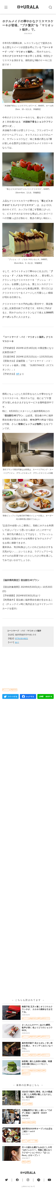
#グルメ (24, 1141)
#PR (39, 1018)
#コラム (24, 1104)
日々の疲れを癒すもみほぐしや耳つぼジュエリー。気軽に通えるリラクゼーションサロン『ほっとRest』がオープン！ (37, 1151)
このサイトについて (28, 1186)
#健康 (24, 1122)
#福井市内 (14, 689)
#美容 (29, 1122)
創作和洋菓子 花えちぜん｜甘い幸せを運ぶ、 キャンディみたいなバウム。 (37, 1046)
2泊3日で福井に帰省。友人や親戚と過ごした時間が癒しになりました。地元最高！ (37, 1094)
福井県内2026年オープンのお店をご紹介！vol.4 (37, 1130)
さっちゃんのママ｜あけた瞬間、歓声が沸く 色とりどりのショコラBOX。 (37, 1027)
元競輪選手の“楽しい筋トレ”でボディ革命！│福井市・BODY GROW (37, 1113)
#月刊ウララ (45, 1018)
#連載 (30, 1104)
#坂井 (39, 1070)
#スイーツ (6, 689)
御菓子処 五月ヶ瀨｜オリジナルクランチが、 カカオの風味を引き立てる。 (37, 1009)
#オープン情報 (33, 1141)
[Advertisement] (28, 819)
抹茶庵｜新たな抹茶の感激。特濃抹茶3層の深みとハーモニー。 (37, 1062)
